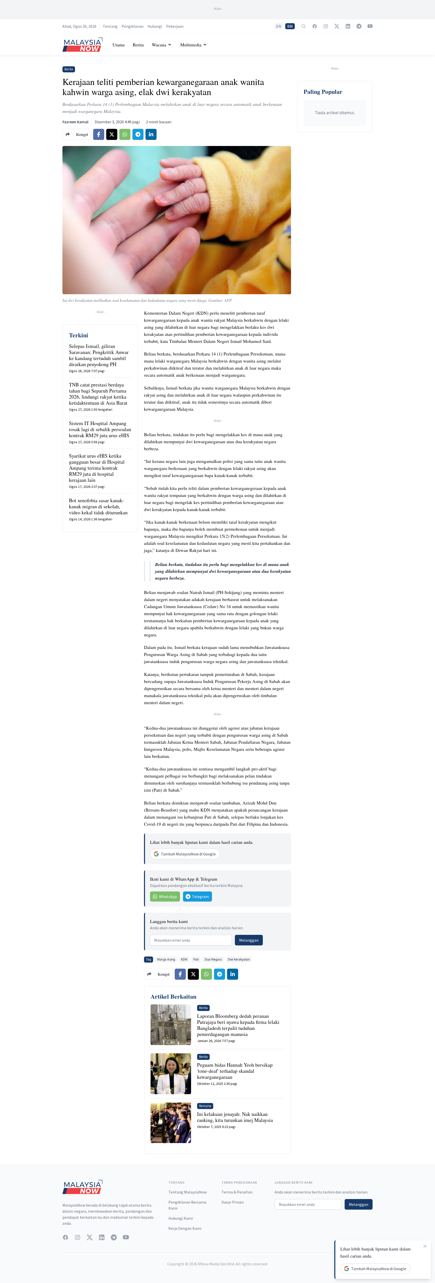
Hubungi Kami (180, 1218)
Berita (138, 45)
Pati (196, 959)
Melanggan (249, 940)
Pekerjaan (175, 26)
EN (278, 26)
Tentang (110, 26)
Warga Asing (166, 959)
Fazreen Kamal (75, 121)
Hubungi (155, 26)
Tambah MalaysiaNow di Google (188, 853)
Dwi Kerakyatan (239, 959)
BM (290, 26)
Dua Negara (213, 959)
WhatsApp (168, 896)
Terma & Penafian (237, 1192)
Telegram (200, 896)
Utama (119, 45)
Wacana (159, 45)
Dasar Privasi (233, 1202)
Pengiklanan (132, 26)
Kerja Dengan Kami (184, 1228)
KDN (184, 959)
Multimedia (190, 45)
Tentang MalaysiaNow (187, 1192)
